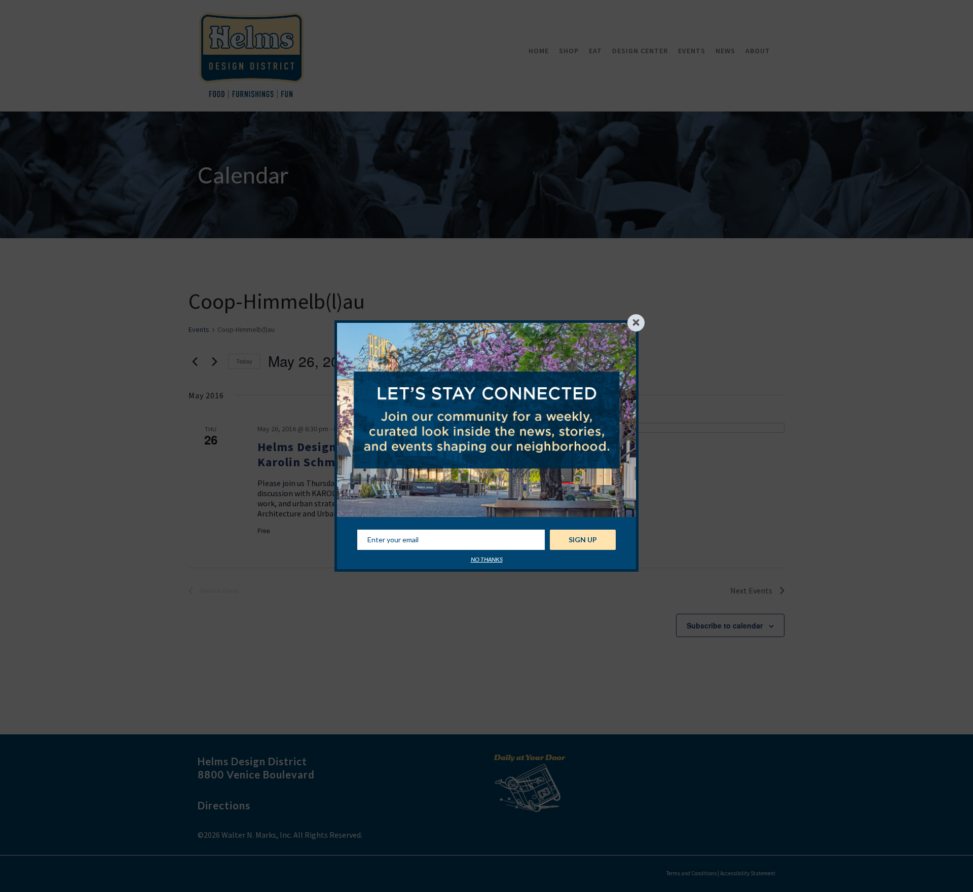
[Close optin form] (636, 322)
